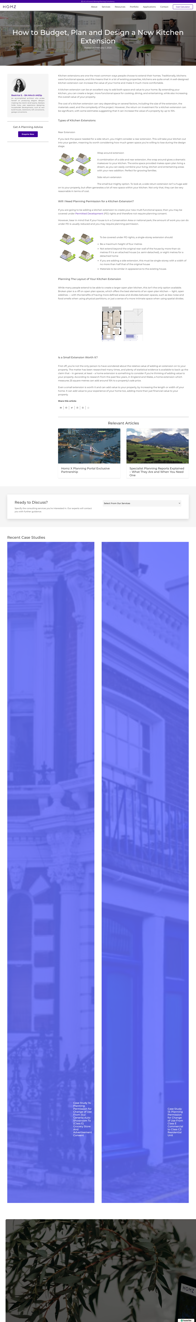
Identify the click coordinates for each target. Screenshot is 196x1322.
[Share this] (66, 408)
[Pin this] (83, 408)
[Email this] (61, 408)
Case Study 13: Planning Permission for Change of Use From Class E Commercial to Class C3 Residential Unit (175, 1122)
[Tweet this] (72, 408)
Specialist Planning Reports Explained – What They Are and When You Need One (157, 472)
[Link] (9, 6)
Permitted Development (89, 213)
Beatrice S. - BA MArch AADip (26, 95)
